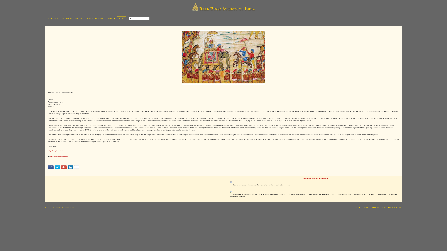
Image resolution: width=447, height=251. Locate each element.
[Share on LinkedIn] (70, 168)
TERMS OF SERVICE (378, 208)
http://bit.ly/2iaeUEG (55, 151)
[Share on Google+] (64, 168)
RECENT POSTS (52, 19)
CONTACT (365, 208)
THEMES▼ (111, 19)
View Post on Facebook (59, 156)
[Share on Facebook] (51, 168)
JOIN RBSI (121, 18)
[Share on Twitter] (57, 168)
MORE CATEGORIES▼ (95, 19)
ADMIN (357, 208)
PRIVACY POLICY (394, 208)
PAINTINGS (79, 19)
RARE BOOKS (67, 19)
